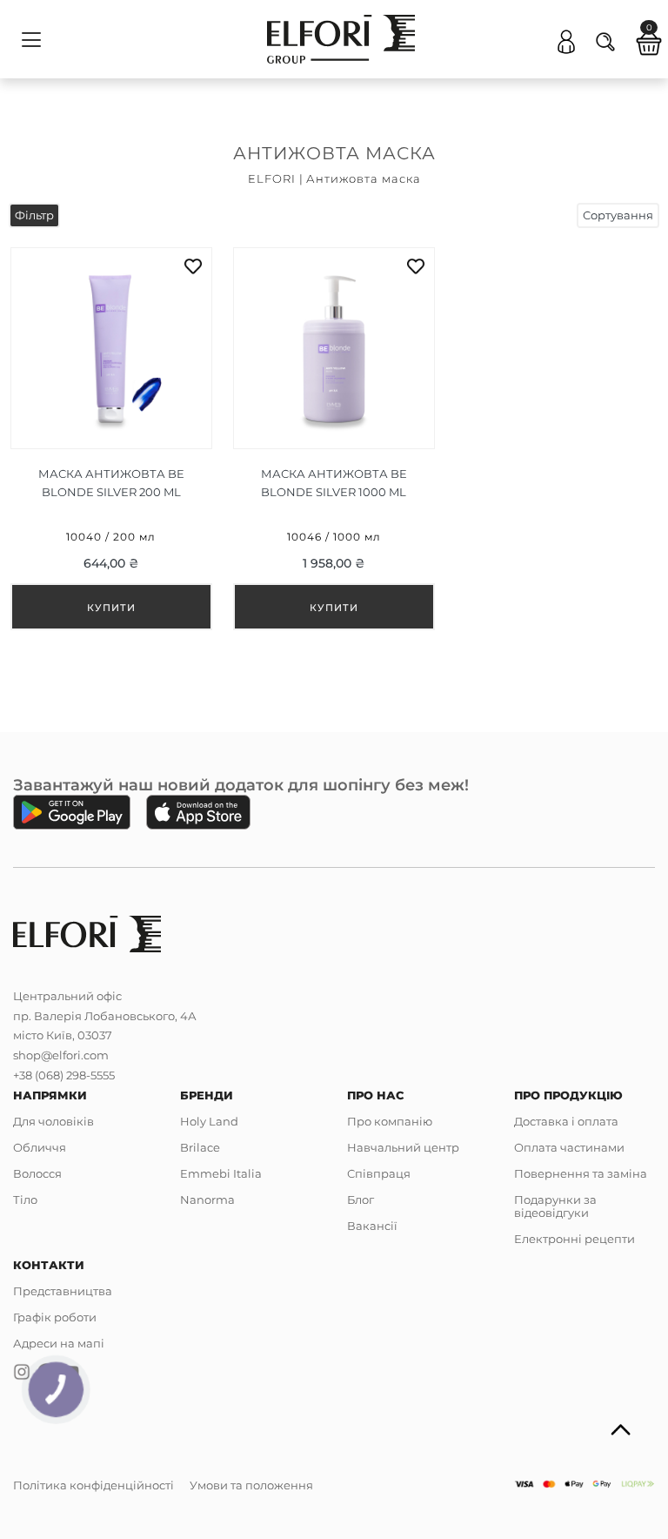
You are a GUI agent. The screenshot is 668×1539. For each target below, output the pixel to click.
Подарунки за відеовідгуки (555, 1206)
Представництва (62, 1291)
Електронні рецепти (574, 1239)
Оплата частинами (569, 1147)
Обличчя (39, 1147)
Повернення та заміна (580, 1173)
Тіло (25, 1199)
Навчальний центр (403, 1147)
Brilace (200, 1147)
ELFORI (272, 178)
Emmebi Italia (221, 1173)
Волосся (37, 1173)
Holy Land (209, 1121)
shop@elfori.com (61, 1055)
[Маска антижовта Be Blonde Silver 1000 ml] (334, 438)
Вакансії (372, 1226)
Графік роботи (55, 1317)
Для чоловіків (53, 1121)
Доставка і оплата (566, 1121)
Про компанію (389, 1121)
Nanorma (207, 1199)
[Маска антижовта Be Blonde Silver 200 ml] (111, 438)
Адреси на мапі (58, 1343)
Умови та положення (251, 1485)
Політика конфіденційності (93, 1485)
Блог (360, 1199)
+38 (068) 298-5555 (64, 1075)
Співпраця (379, 1173)
